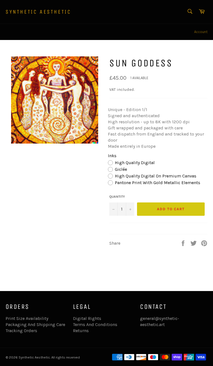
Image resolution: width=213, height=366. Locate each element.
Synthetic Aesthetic (38, 12)
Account (200, 32)
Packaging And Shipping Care (35, 324)
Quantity (117, 197)
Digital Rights (87, 318)
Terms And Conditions (95, 324)
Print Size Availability (27, 318)
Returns (81, 330)
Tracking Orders (21, 330)
